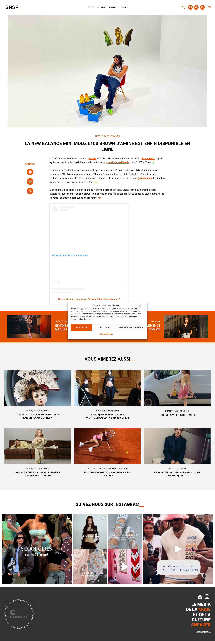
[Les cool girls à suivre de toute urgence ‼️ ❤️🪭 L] (37, 549)
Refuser (104, 327)
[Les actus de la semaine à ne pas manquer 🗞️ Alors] (90, 531)
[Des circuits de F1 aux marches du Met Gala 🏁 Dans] (178, 549)
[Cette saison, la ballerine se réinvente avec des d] (125, 531)
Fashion (47, 410)
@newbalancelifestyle (117, 162)
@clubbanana (144, 178)
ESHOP (124, 7)
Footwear (111, 468)
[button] (140, 305)
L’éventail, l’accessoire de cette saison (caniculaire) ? (37, 416)
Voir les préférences (131, 327)
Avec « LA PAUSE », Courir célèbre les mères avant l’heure (38, 474)
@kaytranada (148, 158)
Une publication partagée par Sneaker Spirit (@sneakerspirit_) (89, 299)
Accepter (81, 327)
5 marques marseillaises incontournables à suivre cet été (107, 416)
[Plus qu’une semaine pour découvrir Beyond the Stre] (125, 566)
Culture (101, 7)
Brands (113, 7)
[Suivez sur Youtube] (196, 7)
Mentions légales (106, 334)
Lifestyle (122, 468)
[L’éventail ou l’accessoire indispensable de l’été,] (90, 566)
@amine (92, 158)
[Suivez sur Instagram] (190, 7)
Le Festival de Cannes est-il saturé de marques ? (177, 474)
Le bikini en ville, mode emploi (177, 415)
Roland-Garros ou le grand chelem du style (107, 474)
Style (91, 7)
